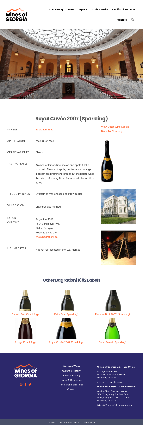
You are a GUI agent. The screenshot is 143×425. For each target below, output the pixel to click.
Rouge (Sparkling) (25, 342)
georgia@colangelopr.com (109, 382)
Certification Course (123, 9)
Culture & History (71, 370)
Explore (83, 9)
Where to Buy (55, 9)
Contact (122, 19)
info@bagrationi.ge (46, 236)
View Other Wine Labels (115, 126)
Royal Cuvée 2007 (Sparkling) (66, 342)
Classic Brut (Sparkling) (25, 314)
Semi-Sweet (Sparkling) (112, 342)
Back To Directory (111, 131)
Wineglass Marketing (86, 422)
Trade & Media (99, 9)
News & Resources (71, 380)
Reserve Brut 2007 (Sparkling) (112, 314)
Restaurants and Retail (71, 384)
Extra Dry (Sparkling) (66, 314)
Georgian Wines (71, 366)
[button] (133, 20)
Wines (71, 9)
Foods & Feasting (71, 375)
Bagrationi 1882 (44, 129)
